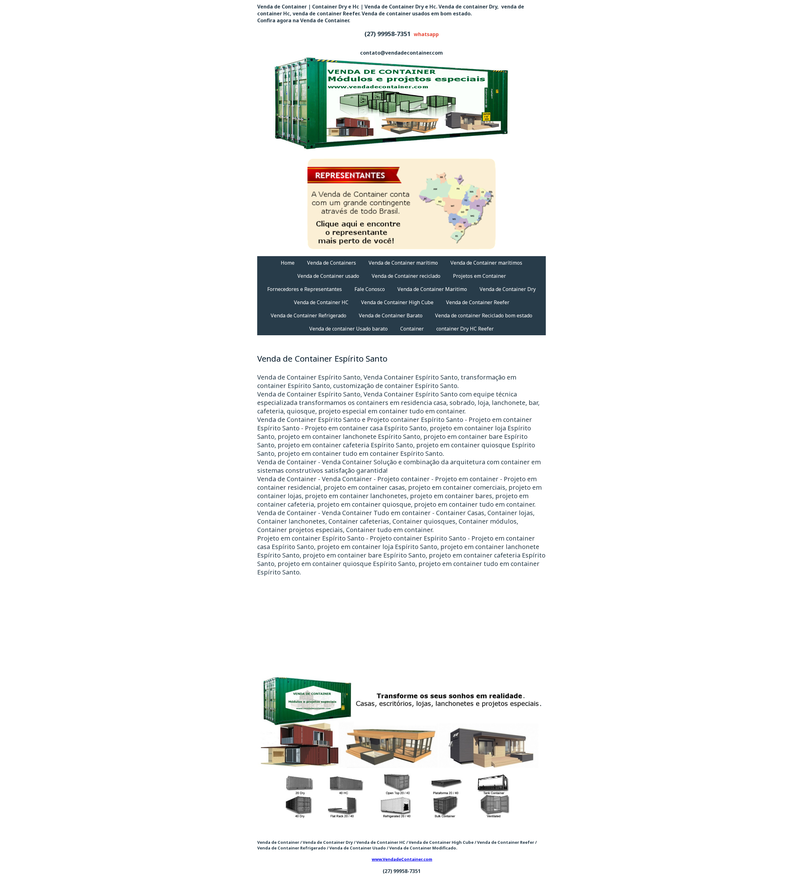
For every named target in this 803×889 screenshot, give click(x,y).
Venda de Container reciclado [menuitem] (406, 275)
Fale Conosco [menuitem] (369, 289)
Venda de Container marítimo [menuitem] (403, 262)
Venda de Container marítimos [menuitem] (486, 262)
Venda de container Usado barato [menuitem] (348, 328)
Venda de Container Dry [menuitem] (508, 289)
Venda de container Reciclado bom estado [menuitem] (483, 315)
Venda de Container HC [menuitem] (321, 302)
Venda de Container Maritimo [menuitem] (432, 289)
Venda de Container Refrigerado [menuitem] (308, 315)
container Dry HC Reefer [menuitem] (465, 328)
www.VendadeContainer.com (402, 859)
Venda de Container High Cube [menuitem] (397, 302)
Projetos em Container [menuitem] (479, 275)
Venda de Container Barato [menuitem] (391, 315)
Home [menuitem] (288, 262)
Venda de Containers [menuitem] (331, 262)
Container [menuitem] (412, 328)
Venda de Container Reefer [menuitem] (477, 302)
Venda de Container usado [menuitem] (328, 275)
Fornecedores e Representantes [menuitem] (304, 289)
